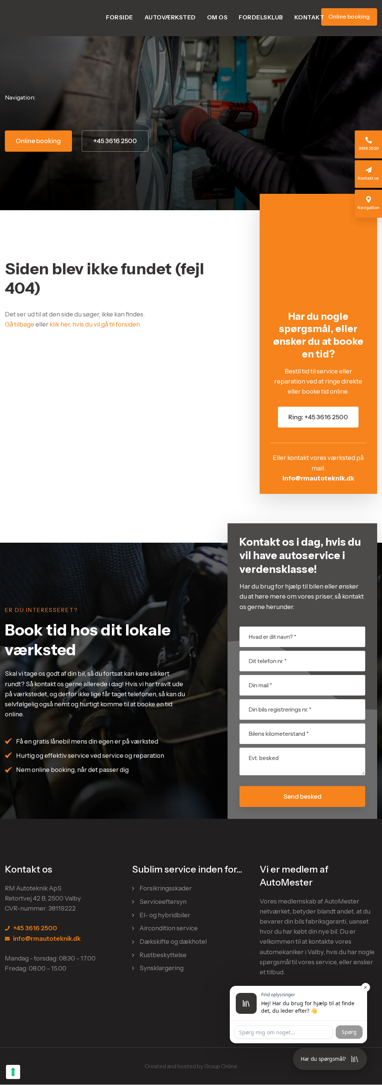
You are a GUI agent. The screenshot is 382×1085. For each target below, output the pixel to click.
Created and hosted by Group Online (191, 1066)
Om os (217, 17)
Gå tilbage (19, 324)
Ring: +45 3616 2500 (318, 417)
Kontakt (309, 17)
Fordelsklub (261, 17)
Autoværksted (170, 17)
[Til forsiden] (42, 18)
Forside (119, 17)
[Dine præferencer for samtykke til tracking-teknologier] (13, 1072)
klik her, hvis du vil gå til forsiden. (95, 324)
